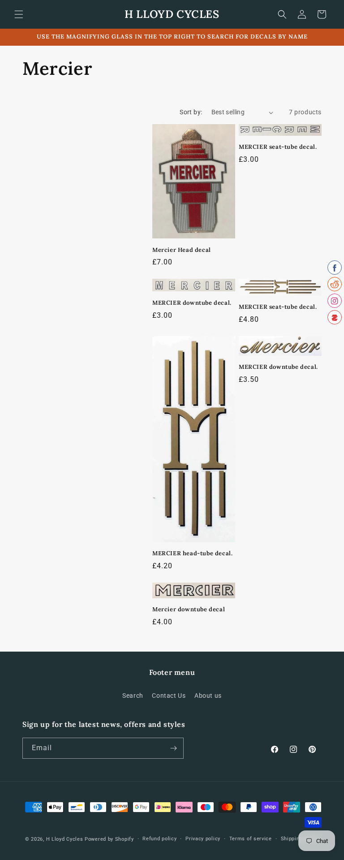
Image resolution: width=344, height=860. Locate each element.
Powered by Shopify (109, 839)
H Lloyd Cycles (64, 839)
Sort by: (191, 112)
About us (208, 695)
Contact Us (168, 695)
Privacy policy (202, 839)
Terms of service (250, 839)
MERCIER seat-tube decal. (278, 147)
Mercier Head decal (181, 250)
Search (132, 695)
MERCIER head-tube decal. (192, 553)
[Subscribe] (173, 748)
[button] (19, 14)
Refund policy (159, 839)
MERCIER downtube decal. (192, 303)
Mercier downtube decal (188, 609)
